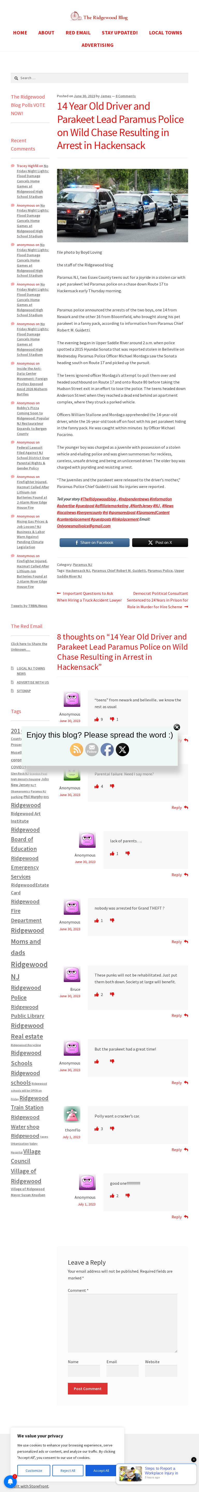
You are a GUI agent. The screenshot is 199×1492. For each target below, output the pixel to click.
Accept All (101, 1470)
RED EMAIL (78, 32)
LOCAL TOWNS (165, 32)
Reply (177, 807)
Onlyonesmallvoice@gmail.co (82, 525)
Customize (34, 1470)
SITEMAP (24, 690)
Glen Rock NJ (20, 773)
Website (152, 1361)
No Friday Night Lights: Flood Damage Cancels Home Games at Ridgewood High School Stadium (33, 181)
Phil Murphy (33, 796)
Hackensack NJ (78, 570)
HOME (20, 32)
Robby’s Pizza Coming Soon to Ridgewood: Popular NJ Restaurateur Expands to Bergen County (33, 421)
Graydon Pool (38, 773)
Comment (78, 1290)
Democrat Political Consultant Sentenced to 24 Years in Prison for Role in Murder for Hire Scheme (157, 599)
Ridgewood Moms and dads (27, 941)
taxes (44, 1136)
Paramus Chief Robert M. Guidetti (119, 570)
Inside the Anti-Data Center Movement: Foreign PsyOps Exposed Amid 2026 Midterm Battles (32, 381)
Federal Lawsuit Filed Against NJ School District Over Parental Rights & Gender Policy (33, 457)
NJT (33, 785)
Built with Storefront (30, 1486)
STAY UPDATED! (120, 32)
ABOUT (46, 32)
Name (73, 1361)
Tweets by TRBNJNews (29, 605)
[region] (67, 1454)
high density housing (25, 779)
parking (17, 797)
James (106, 96)
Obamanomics (20, 791)
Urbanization (20, 1143)
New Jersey (20, 785)
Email (111, 1361)
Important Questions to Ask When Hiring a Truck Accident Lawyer (89, 596)
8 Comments (126, 96)
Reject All (68, 1470)
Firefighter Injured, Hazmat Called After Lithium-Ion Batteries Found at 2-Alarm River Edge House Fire (33, 494)
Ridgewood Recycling (26, 1045)
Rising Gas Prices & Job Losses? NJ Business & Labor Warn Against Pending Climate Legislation (32, 534)
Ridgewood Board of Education (25, 839)
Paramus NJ (82, 564)
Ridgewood (26, 805)
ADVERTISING (97, 45)
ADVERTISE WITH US (33, 682)
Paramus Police (160, 570)
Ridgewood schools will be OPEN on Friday (29, 1091)
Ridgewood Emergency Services (25, 867)
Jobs (45, 779)
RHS (46, 797)
